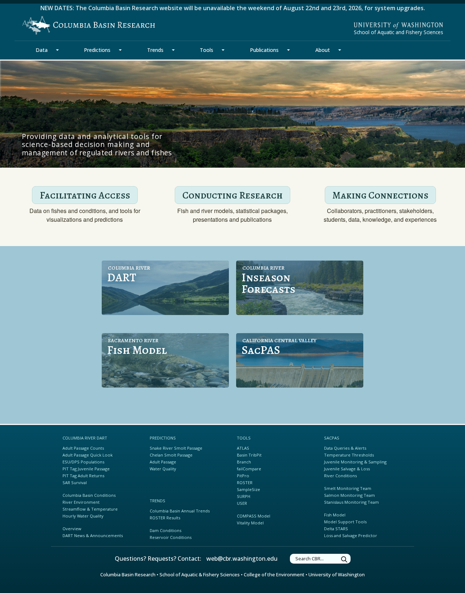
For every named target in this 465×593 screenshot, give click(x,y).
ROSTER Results (165, 517)
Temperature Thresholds (349, 455)
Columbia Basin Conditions (89, 495)
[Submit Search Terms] (344, 560)
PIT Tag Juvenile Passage (86, 468)
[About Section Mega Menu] (339, 50)
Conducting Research (232, 195)
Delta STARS (336, 528)
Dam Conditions (165, 530)
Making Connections (380, 195)
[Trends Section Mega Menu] (173, 50)
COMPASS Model (253, 516)
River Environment (81, 502)
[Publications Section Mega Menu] (288, 50)
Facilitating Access (85, 195)
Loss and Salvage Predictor (350, 535)
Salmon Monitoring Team (349, 495)
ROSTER (244, 482)
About (322, 49)
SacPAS (331, 438)
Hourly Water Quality (83, 516)
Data (42, 49)
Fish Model (334, 515)
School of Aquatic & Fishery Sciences (199, 574)
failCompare (249, 468)
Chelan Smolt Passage (171, 455)
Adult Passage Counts (83, 448)
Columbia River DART (84, 438)
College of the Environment (274, 574)
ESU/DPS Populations (83, 462)
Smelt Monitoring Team (347, 488)
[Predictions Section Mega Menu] (120, 50)
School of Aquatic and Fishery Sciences (398, 32)
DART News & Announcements (92, 535)
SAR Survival (74, 482)
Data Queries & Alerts (345, 448)
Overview (71, 528)
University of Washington (336, 574)
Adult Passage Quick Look (87, 455)
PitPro (243, 475)
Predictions (97, 49)
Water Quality (163, 468)
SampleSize (248, 489)
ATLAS (243, 448)
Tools (206, 49)
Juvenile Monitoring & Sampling (355, 462)
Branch (244, 462)
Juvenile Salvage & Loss (347, 468)
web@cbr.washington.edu (242, 559)
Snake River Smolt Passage (176, 448)
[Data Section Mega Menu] (57, 50)
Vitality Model (250, 522)
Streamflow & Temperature (90, 509)
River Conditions (340, 475)
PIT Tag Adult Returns (83, 475)
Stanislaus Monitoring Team (351, 502)
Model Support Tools (345, 521)
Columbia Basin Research (127, 574)
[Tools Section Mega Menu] (223, 50)
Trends (155, 49)
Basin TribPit (249, 455)
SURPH (243, 496)
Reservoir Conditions (170, 537)
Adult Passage (163, 462)
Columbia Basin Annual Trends (180, 511)
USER (242, 503)
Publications (264, 49)
